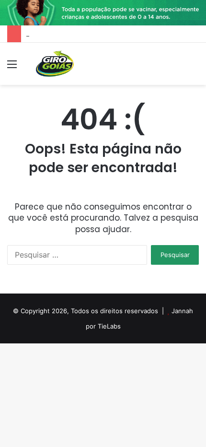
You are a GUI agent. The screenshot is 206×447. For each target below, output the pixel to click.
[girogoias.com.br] (55, 63)
